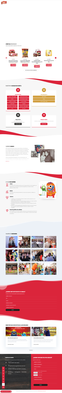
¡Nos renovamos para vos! (13, 337)
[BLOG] (3, 384)
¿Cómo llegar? (18, 123)
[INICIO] (3, 368)
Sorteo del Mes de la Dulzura (39, 337)
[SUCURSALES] (3, 373)
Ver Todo (31, 350)
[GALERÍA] (3, 379)
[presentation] (2, 19)
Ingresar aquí (44, 123)
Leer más (7, 161)
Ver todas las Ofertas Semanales (31, 70)
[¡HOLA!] (3, 387)
